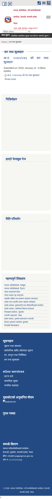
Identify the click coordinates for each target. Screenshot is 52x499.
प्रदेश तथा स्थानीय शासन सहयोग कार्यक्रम (19, 302)
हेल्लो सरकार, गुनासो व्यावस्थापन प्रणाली (19, 318)
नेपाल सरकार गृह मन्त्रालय (13, 295)
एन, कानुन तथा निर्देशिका (15, 355)
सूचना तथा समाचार (12, 346)
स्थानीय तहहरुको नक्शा (13, 315)
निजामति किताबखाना (11, 325)
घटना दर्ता (8, 376)
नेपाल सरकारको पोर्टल (12, 292)
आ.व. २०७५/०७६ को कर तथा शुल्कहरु (23, 75)
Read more (10, 79)
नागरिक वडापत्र (11, 385)
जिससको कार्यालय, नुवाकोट (14, 312)
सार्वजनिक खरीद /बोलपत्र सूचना (18, 350)
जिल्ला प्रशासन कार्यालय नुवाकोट (16, 322)
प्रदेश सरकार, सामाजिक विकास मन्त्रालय (19, 308)
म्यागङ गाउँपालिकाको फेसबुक (14, 285)
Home (4, 42)
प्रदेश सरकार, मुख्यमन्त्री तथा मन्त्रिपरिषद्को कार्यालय (24, 305)
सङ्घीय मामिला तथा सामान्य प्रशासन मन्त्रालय (21, 298)
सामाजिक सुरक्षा (11, 381)
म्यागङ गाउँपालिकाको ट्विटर (14, 288)
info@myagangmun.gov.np (20, 456)
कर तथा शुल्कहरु (11, 359)
